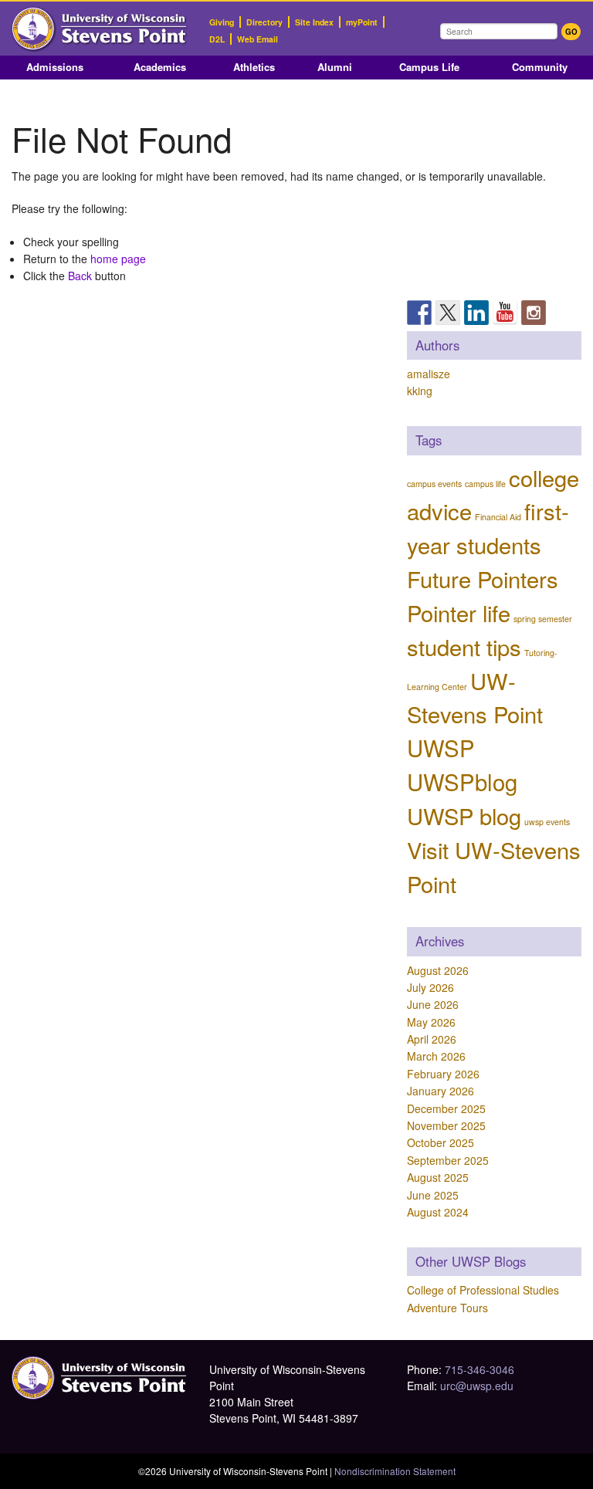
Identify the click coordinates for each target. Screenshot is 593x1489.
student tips (464, 646)
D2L (217, 39)
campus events (434, 483)
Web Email (257, 39)
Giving (221, 22)
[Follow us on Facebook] (419, 312)
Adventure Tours (447, 1307)
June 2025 (433, 1195)
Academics (160, 66)
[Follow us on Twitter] (447, 312)
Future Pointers (482, 578)
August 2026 (438, 970)
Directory (264, 22)
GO (571, 31)
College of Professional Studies (483, 1290)
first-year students (488, 527)
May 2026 (431, 1022)
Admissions (54, 66)
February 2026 (443, 1073)
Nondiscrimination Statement (395, 1470)
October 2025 (440, 1142)
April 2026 (431, 1039)
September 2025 (448, 1160)
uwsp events (547, 821)
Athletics (254, 66)
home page (118, 258)
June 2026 (433, 1004)
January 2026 (440, 1090)
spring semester (542, 618)
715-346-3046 (479, 1369)
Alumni (334, 66)
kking (419, 390)
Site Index (314, 22)
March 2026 (436, 1056)
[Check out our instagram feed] (533, 312)
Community (540, 66)
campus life (485, 483)
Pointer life (458, 612)
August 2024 (438, 1212)
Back (80, 275)
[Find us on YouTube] (505, 312)
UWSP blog (464, 815)
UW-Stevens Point (475, 697)
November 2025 (446, 1125)
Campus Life (429, 66)
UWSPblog (462, 781)
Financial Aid (498, 517)
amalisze (428, 373)
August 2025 (438, 1177)
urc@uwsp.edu (476, 1385)
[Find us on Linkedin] (476, 312)
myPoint (362, 22)
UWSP (441, 747)
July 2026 (430, 987)
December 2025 (446, 1108)
